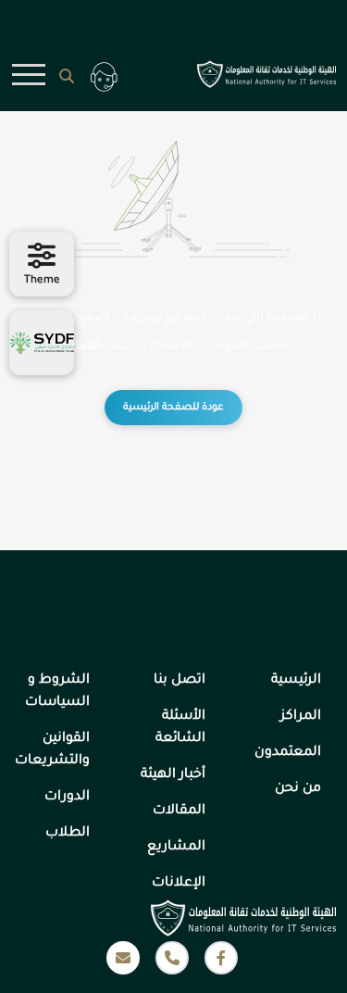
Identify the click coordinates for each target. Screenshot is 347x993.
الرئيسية (296, 680)
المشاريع (176, 847)
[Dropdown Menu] (29, 75)
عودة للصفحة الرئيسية (173, 407)
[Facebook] (221, 957)
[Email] (123, 957)
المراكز (300, 717)
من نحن (298, 789)
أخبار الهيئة (173, 775)
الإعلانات (178, 883)
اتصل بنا (79, 346)
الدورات (67, 797)
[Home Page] (261, 74)
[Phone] (172, 957)
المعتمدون (287, 753)
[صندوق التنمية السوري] (41, 342)
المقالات (179, 811)
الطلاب (67, 833)
